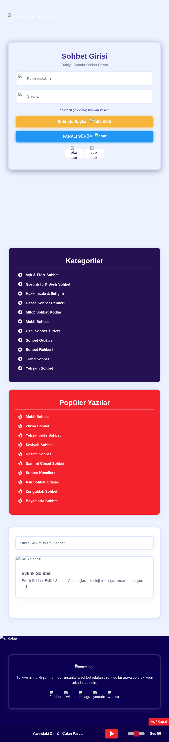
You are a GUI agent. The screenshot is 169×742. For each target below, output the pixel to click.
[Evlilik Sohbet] (28, 561)
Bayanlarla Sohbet (41, 501)
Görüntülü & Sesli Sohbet (47, 284)
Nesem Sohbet (38, 454)
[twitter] (71, 695)
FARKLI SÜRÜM (78, 136)
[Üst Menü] (154, 16)
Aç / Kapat (159, 722)
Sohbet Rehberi (39, 350)
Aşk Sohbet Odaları (42, 482)
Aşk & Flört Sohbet (42, 275)
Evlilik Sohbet (36, 573)
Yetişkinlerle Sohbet (43, 435)
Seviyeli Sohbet (39, 445)
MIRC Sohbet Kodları (43, 312)
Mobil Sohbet (37, 322)
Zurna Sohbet (37, 426)
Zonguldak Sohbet (41, 491)
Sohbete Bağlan (73, 121)
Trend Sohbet (37, 359)
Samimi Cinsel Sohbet (44, 463)
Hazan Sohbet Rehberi (45, 303)
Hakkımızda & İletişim (44, 294)
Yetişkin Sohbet (39, 368)
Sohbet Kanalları (40, 473)
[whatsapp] (113, 695)
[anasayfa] (33, 16)
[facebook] (56, 695)
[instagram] (85, 695)
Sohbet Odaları (38, 340)
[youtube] (100, 695)
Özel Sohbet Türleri (42, 331)
